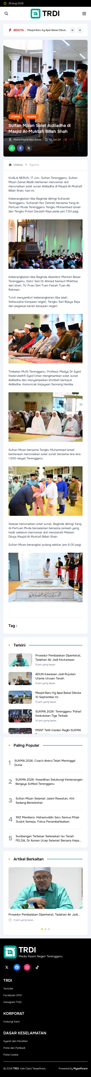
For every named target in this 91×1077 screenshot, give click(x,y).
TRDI (16, 1068)
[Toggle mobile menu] (84, 13)
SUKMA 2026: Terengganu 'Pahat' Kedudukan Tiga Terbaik (47, 30)
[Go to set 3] (49, 929)
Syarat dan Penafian (15, 1041)
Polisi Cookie (10, 1054)
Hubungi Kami (11, 1021)
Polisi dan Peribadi (14, 1048)
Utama (15, 116)
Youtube (8, 988)
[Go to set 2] (45, 929)
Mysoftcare (80, 1068)
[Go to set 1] (42, 929)
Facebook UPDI (12, 995)
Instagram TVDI (12, 1002)
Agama (31, 116)
